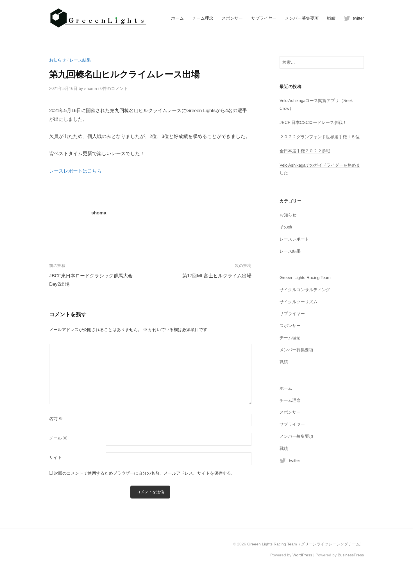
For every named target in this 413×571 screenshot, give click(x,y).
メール (58, 438)
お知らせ (57, 60)
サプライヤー (263, 18)
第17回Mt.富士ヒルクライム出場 (216, 275)
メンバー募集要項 (302, 18)
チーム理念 (202, 18)
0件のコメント (114, 88)
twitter (358, 18)
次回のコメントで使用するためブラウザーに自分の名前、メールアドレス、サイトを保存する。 (144, 473)
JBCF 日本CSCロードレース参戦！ (313, 122)
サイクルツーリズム (298, 301)
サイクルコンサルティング (305, 289)
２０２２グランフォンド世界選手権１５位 (320, 136)
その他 (286, 227)
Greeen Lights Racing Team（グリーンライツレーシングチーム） (305, 544)
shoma (90, 88)
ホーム (177, 18)
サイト (55, 457)
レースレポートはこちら (75, 171)
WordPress (302, 555)
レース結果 (80, 60)
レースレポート (294, 239)
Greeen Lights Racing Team (305, 277)
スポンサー (232, 18)
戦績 (331, 18)
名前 (56, 418)
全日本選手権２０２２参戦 (305, 150)
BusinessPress (351, 555)
